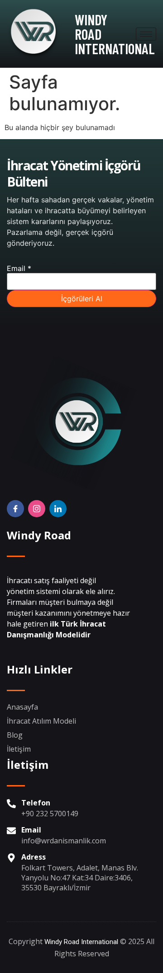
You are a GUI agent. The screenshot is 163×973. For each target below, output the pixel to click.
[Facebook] (15, 508)
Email (19, 268)
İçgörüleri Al (81, 298)
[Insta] (36, 508)
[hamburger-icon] (146, 34)
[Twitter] (58, 508)
